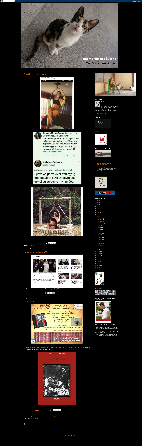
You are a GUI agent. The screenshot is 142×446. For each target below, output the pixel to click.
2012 (98, 257)
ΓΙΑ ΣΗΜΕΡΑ (29, 302)
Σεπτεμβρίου (101, 223)
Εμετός (29, 294)
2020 (98, 212)
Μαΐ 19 (100, 237)
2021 (98, 210)
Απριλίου (100, 241)
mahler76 (105, 101)
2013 (98, 255)
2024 (98, 204)
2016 (98, 249)
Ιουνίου (99, 229)
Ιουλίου (99, 227)
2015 (98, 251)
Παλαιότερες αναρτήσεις (84, 416)
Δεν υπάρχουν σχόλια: (44, 410)
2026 (98, 200)
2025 (98, 202)
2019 (98, 214)
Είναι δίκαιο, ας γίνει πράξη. (35, 74)
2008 (98, 265)
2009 (98, 263)
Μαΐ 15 (100, 239)
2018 (98, 216)
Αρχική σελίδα (56, 416)
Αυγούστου (100, 225)
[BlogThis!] (50, 243)
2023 (98, 206)
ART (32, 411)
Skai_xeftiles (38, 294)
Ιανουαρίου (100, 245)
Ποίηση (29, 411)
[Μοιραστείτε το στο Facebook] (53, 243)
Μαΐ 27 (100, 233)
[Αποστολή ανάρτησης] (46, 243)
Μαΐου (99, 231)
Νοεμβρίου (100, 219)
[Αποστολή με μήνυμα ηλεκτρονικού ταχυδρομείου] (49, 243)
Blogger (75, 435)
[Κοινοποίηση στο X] (52, 243)
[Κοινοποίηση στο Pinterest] (55, 243)
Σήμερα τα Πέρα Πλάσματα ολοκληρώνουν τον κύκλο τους (51, 347)
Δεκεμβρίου (100, 218)
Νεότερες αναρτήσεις (28, 416)
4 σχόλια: (42, 243)
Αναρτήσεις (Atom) (33, 418)
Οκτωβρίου (100, 221)
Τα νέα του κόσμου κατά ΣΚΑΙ (36, 252)
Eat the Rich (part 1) (101, 165)
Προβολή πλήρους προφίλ (101, 113)
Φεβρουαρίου (101, 243)
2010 (98, 261)
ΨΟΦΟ (34, 245)
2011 (98, 259)
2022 (98, 208)
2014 (98, 253)
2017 (98, 247)
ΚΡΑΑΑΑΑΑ (30, 245)
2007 (98, 267)
